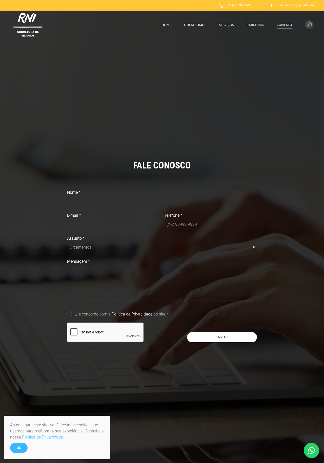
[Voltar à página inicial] (28, 25)
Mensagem (78, 261)
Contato (284, 24)
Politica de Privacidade (42, 437)
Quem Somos (195, 24)
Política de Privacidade (132, 314)
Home (166, 24)
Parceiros (255, 24)
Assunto (76, 238)
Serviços (226, 24)
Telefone (173, 215)
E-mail (74, 215)
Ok (19, 448)
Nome (73, 192)
